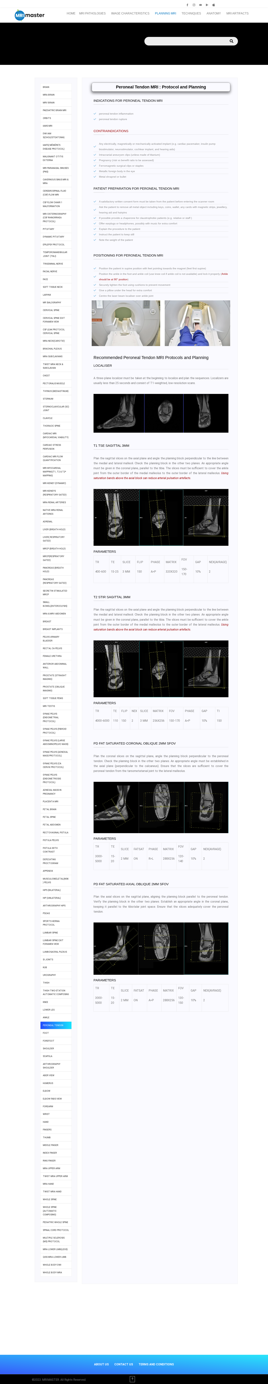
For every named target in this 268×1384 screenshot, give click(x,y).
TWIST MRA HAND (52, 1191)
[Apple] (213, 5)
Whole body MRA (52, 1272)
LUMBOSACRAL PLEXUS (55, 952)
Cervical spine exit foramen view (54, 320)
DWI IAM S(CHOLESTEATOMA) (54, 135)
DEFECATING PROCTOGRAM (50, 861)
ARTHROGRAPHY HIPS (54, 905)
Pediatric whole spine (55, 1222)
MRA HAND (48, 1184)
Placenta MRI (50, 801)
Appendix (48, 871)
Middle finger (50, 1145)
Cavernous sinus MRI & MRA (55, 181)
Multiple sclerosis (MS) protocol (54, 1240)
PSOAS (46, 913)
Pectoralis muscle (54, 383)
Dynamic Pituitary (53, 237)
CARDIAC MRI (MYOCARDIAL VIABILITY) (56, 435)
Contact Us (123, 1364)
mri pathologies (92, 13)
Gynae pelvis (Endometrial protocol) (51, 718)
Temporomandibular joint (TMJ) (55, 254)
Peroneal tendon (53, 1025)
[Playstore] (207, 5)
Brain (46, 87)
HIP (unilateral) (52, 898)
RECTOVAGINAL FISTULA (55, 832)
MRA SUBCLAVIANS (52, 356)
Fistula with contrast (50, 850)
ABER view (48, 1075)
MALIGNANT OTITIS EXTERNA (53, 158)
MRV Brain (49, 102)
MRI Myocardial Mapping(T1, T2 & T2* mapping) (54, 472)
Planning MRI (165, 13)
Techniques (191, 13)
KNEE (45, 1002)
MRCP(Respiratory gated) (53, 558)
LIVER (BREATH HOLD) (54, 529)
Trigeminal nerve (53, 264)
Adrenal (48, 521)
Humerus (48, 1083)
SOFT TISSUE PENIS (53, 698)
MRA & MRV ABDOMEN (54, 613)
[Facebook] (187, 5)
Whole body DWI (52, 1265)
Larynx (47, 295)
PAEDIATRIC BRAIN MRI (54, 110)
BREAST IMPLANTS (53, 629)
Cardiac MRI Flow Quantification (53, 458)
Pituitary (48, 229)
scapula (47, 1056)
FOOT (46, 1033)
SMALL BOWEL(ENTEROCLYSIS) (55, 604)
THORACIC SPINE (51, 426)
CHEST (46, 375)
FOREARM (48, 1106)
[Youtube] (200, 5)
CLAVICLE (48, 418)
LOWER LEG (49, 1010)
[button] (93, 13)
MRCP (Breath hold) (54, 548)
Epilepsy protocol (54, 244)
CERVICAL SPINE (51, 310)
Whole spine (50, 1199)
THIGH (46, 982)
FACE (45, 279)
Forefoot (48, 1041)
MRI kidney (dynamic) (54, 483)
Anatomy (214, 13)
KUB (45, 967)
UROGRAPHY (49, 975)
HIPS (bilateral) (52, 890)
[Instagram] (194, 5)
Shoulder (48, 1048)
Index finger (50, 1153)
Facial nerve (50, 271)
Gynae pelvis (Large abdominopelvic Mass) (55, 742)
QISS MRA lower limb (54, 1257)
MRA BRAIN (49, 95)
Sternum (48, 399)
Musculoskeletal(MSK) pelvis (56, 881)
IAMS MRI (47, 126)
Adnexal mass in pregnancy (52, 792)
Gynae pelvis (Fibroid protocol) (55, 731)
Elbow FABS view (52, 1099)
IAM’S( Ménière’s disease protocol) (54, 147)
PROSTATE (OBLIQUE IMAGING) (54, 689)
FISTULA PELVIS (51, 840)
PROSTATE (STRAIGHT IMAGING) (55, 677)
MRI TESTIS (49, 706)
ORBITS (47, 118)
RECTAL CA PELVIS (52, 648)
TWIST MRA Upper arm (55, 1176)
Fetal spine (49, 817)
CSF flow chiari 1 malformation (52, 204)
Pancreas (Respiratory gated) (55, 581)
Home (71, 13)
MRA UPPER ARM (51, 1168)
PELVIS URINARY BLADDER (51, 639)
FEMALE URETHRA (52, 656)
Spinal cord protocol (56, 1230)
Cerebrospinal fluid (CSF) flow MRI (54, 193)
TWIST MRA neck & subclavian (53, 366)
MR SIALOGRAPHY (52, 302)
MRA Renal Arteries (54, 502)
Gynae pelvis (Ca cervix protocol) (53, 765)
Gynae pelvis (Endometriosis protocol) (52, 779)
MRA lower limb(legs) (55, 1249)
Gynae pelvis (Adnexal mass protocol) (55, 754)
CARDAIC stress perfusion (52, 447)
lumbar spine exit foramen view (53, 942)
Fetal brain (49, 809)
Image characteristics (130, 13)
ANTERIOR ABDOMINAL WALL (55, 666)
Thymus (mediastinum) (56, 391)
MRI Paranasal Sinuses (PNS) (56, 170)
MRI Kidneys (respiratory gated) (55, 493)
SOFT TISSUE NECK (53, 287)
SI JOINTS (48, 959)
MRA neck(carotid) (54, 341)
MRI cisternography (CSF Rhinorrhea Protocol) (54, 218)
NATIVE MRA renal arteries (53, 512)
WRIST (46, 1114)
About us (101, 1364)
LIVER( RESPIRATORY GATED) (54, 539)
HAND (46, 1122)
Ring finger (49, 1160)
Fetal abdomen (52, 824)
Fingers (47, 1129)
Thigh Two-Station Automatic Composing (56, 992)
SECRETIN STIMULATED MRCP (55, 593)
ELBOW (46, 1091)
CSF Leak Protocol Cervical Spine (54, 331)
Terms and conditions (156, 1364)
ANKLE (46, 1017)
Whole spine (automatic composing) (50, 1211)
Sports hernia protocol (51, 923)
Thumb (47, 1137)
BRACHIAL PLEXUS (52, 349)
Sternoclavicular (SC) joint (56, 408)
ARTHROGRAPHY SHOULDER (51, 1066)
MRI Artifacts (237, 13)
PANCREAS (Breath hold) (53, 570)
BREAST (47, 621)
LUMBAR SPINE (50, 932)
